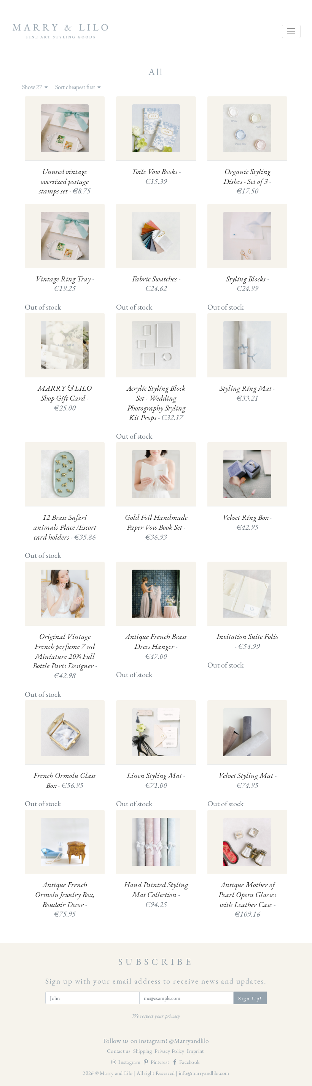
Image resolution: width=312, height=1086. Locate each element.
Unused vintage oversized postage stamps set (65, 181)
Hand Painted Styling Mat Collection (156, 894)
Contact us (119, 1051)
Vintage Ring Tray (64, 284)
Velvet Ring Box (247, 522)
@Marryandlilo (189, 1040)
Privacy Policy (170, 1051)
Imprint (195, 1051)
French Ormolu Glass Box (64, 780)
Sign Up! (250, 998)
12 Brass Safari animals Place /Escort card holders (64, 527)
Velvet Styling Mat (247, 780)
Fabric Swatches (156, 284)
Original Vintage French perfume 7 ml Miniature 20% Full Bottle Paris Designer (65, 656)
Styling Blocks (247, 284)
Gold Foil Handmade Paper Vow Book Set (156, 527)
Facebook (189, 1062)
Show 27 (32, 87)
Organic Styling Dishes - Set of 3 (247, 181)
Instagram (130, 1062)
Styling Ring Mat (247, 393)
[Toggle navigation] (291, 31)
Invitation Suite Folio (247, 641)
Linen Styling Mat (156, 780)
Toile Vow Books (156, 176)
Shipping (143, 1051)
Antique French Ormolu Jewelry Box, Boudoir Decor (64, 899)
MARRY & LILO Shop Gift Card (65, 397)
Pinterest (160, 1062)
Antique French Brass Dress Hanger (156, 646)
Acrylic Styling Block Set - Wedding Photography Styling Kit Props (156, 402)
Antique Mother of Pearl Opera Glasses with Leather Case (247, 899)
